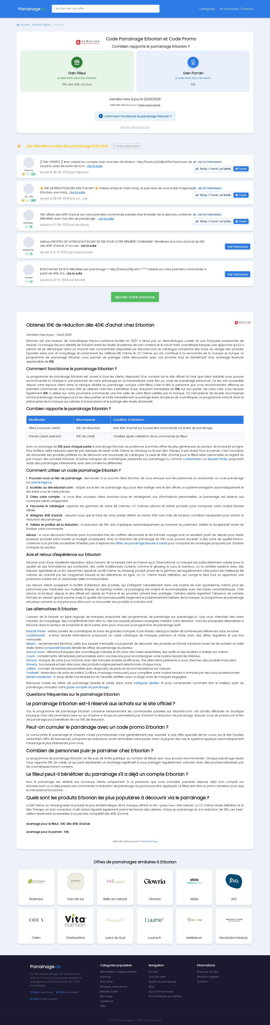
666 (33, 200)
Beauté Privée (217, 459)
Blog (151, 986)
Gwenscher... (29, 249)
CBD (103, 1006)
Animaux (105, 977)
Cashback (106, 1001)
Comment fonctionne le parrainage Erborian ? (136, 116)
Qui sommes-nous (161, 991)
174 (33, 174)
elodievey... (29, 222)
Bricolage (106, 996)
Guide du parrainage (162, 981)
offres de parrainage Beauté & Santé (141, 543)
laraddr (29, 277)
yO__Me (29, 196)
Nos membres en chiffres (165, 996)
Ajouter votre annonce (135, 127)
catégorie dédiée (146, 683)
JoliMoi (31, 669)
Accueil (25, 24)
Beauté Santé (41, 24)
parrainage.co (41, 482)
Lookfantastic (192, 459)
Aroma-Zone (35, 652)
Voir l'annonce (238, 247)
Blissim (31, 644)
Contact (202, 981)
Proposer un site (207, 972)
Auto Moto (106, 981)
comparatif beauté (57, 648)
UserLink (29, 163)
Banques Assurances (113, 986)
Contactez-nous (149, 841)
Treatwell (32, 673)
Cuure (30, 656)
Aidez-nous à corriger (149, 105)
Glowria (31, 664)
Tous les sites (157, 977)
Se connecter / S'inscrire (237, 9)
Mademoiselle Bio (38, 677)
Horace (31, 660)
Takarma (28, 170)
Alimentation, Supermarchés (118, 972)
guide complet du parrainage (87, 687)
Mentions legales (208, 977)
